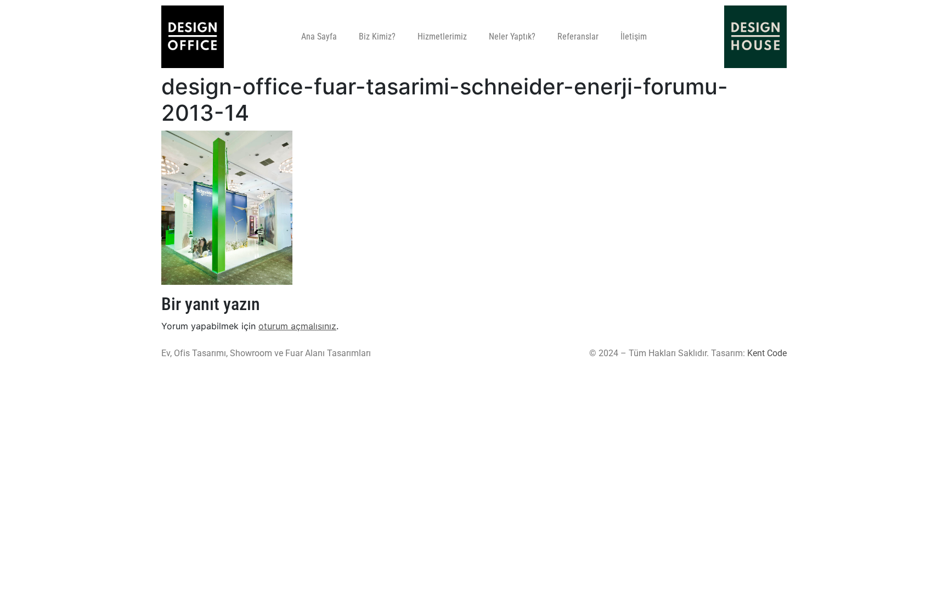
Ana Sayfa (319, 36)
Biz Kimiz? (377, 36)
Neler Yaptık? (512, 36)
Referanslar (578, 36)
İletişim (633, 36)
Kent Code (767, 353)
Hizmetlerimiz (442, 36)
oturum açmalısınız (297, 325)
